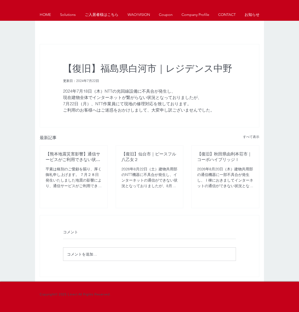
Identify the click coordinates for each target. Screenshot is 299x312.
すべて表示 (251, 137)
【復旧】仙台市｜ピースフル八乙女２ (148, 156)
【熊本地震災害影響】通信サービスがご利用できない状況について (73, 156)
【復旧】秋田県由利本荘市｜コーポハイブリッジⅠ (224, 156)
